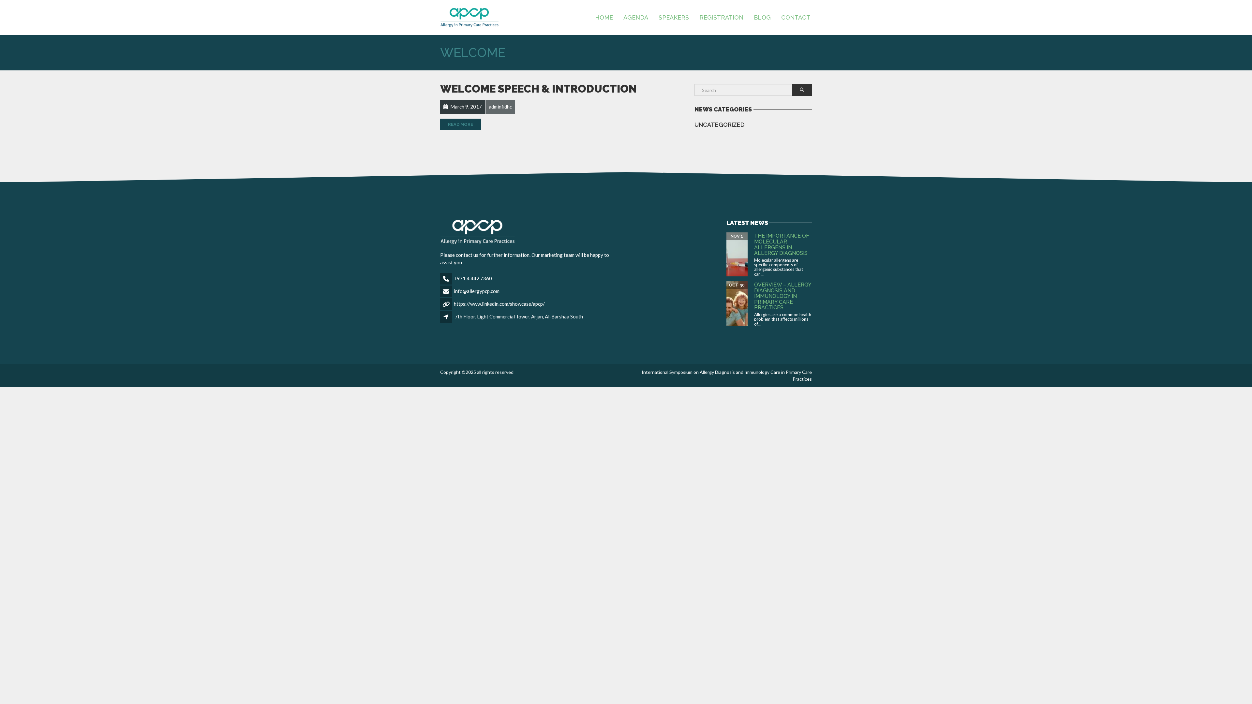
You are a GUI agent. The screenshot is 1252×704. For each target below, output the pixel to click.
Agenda (635, 17)
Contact (795, 17)
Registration (721, 17)
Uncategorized (719, 124)
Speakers (674, 17)
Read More (460, 124)
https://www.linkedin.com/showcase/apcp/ (499, 304)
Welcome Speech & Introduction (538, 88)
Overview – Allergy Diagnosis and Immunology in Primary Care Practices (782, 296)
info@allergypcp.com (476, 291)
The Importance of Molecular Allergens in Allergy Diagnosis (781, 244)
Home (604, 17)
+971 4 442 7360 (473, 278)
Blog (762, 17)
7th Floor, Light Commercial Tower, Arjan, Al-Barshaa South (519, 316)
